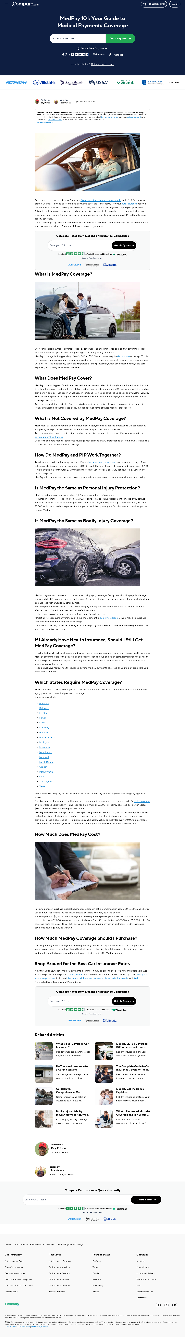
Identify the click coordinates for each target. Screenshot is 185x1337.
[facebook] (158, 1305)
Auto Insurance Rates (14, 1261)
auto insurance (129, 203)
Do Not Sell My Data (145, 1273)
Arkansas (44, 703)
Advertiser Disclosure (45, 123)
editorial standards (134, 117)
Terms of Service (11, 1327)
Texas (42, 786)
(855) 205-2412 (156, 4)
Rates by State (11, 1291)
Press (138, 1285)
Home (8, 1244)
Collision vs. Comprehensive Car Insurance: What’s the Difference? (69, 1090)
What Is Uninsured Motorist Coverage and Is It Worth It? (133, 1113)
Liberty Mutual (74, 978)
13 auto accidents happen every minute (101, 200)
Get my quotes (119, 38)
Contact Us (141, 1298)
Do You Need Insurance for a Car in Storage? (72, 1068)
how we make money (109, 117)
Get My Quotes (122, 245)
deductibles (123, 356)
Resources (36, 1244)
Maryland (44, 732)
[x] (166, 1305)
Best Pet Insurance (57, 1291)
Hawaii (42, 717)
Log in (175, 4)
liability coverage (109, 617)
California (96, 1261)
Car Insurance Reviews (59, 1279)
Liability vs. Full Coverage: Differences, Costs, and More (132, 1045)
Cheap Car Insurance (14, 1267)
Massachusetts (47, 737)
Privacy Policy (142, 1267)
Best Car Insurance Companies (18, 1279)
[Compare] (25, 4)
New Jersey (45, 752)
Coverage (49, 1244)
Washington (45, 781)
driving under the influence (49, 437)
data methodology (55, 119)
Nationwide (110, 978)
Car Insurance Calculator (60, 1273)
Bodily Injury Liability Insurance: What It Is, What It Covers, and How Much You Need (72, 1113)
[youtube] (174, 1305)
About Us (140, 1261)
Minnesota (44, 747)
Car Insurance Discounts (59, 1285)
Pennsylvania (46, 771)
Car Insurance (13, 1254)
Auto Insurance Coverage (60, 1261)
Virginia (95, 1291)
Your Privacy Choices (39, 1327)
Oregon (43, 766)
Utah (41, 776)
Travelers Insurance (93, 978)
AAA (136, 978)
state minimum (142, 801)
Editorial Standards (144, 1291)
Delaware (44, 708)
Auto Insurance (21, 1244)
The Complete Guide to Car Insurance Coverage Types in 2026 (133, 1068)
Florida (43, 712)
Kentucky (44, 727)
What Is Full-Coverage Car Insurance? (72, 1045)
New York (44, 757)
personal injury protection (102, 462)
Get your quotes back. (102, 64)
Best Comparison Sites (15, 1273)
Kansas (43, 722)
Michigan (44, 742)
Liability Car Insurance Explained (130, 1090)
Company (142, 1254)
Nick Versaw (65, 103)
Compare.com (75, 974)
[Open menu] (6, 4)
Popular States (101, 1254)
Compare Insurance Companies (19, 1285)
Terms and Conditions (146, 1279)
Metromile (122, 978)
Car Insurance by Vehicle (60, 1267)
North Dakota (46, 762)
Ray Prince (45, 103)
